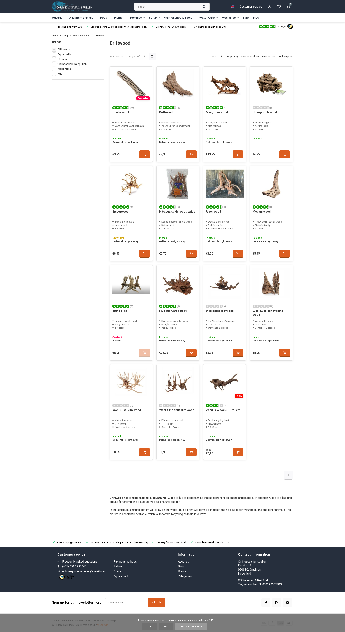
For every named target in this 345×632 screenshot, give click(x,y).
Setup (153, 17)
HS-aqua (63, 59)
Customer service (251, 6)
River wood (213, 211)
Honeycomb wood (265, 112)
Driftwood (98, 35)
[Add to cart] (144, 154)
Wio (60, 73)
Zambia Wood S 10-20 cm (223, 410)
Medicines (229, 17)
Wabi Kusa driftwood (220, 310)
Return (118, 566)
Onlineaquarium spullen (72, 64)
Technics (136, 17)
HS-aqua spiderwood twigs (177, 211)
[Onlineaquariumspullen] (72, 6)
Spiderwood (120, 211)
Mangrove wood (217, 112)
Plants (118, 17)
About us (183, 561)
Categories (185, 576)
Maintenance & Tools (178, 17)
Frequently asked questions (79, 561)
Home (55, 35)
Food (103, 17)
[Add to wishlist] (147, 72)
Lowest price (269, 56)
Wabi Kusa (64, 69)
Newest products (250, 56)
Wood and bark (81, 35)
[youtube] (287, 602)
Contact (118, 571)
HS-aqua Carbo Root (173, 310)
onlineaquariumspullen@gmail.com (83, 571)
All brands (64, 49)
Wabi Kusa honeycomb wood (268, 312)
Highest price (286, 56)
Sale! (246, 17)
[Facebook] (265, 602)
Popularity (232, 56)
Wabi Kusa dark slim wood (176, 410)
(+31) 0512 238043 (74, 566)
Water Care (207, 17)
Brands (182, 571)
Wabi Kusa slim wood (126, 410)
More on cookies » (191, 626)
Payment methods (125, 561)
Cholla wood (120, 112)
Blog (256, 17)
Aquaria (57, 17)
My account (121, 576)
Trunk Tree (119, 310)
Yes (149, 626)
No (165, 626)
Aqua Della (64, 54)
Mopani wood (262, 211)
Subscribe (156, 602)
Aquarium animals (81, 17)
